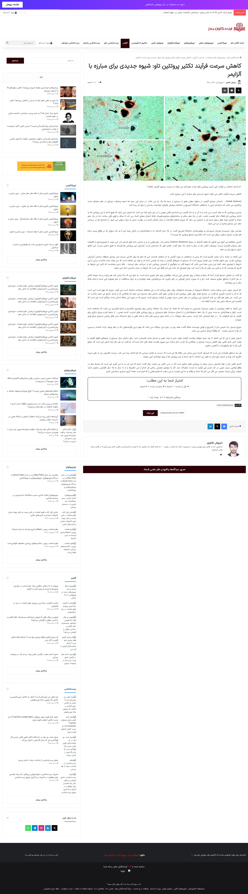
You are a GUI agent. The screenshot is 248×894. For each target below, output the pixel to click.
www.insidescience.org (225, 405)
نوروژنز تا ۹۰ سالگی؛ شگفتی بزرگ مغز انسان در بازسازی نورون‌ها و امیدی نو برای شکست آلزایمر (35, 588)
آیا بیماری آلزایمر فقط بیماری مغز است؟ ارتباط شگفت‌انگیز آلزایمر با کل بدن (34, 639)
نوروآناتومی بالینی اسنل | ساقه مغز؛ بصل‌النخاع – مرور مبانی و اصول (33, 220)
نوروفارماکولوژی (173, 42)
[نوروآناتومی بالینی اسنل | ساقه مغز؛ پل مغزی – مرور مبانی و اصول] (68, 210)
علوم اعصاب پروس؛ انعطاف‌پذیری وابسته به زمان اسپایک (35, 529)
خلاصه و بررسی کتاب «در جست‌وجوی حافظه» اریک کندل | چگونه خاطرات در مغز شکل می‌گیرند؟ (34, 405)
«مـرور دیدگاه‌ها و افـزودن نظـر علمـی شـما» (164, 469)
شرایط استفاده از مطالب (83, 888)
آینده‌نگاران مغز (233, 57)
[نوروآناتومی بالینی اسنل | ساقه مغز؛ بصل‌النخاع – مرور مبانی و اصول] (68, 223)
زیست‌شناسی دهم (111, 42)
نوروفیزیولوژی (189, 42)
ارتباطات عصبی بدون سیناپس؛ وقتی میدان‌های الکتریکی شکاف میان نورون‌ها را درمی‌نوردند (32, 380)
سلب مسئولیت (67, 888)
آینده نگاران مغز (237, 42)
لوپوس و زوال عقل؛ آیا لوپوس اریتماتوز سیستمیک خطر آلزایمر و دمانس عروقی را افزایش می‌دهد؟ (32, 619)
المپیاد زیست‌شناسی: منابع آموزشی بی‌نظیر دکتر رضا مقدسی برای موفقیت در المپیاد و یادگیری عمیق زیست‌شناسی (33, 776)
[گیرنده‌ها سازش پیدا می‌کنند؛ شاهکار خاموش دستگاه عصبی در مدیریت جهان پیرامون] (68, 420)
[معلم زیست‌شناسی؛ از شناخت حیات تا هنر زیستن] (68, 765)
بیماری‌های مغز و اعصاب (216, 57)
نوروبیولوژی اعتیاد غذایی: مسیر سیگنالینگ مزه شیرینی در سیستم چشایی (35, 497)
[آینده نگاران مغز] (226, 27)
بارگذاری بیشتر (41, 259)
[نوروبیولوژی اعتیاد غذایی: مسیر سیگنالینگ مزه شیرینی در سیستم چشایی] (68, 501)
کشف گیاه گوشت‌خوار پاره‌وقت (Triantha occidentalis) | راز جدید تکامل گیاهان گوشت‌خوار (33, 719)
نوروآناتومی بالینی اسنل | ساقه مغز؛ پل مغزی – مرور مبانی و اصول (34, 208)
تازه (41, 77)
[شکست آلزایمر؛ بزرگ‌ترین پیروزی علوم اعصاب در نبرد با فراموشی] (68, 608)
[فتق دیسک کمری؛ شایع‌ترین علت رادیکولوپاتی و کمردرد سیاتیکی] (68, 248)
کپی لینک (150, 413)
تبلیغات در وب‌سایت (141, 888)
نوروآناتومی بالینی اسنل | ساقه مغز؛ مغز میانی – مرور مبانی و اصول (33, 195)
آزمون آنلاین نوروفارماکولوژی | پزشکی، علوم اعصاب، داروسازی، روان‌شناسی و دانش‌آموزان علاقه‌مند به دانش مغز (33, 287)
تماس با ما (109, 888)
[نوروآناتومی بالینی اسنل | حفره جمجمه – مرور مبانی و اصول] (68, 235)
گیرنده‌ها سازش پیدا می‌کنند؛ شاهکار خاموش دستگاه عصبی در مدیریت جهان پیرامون (33, 418)
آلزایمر (125, 42)
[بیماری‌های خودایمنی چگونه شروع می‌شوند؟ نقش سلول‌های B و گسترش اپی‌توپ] (68, 91)
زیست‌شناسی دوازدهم (70, 42)
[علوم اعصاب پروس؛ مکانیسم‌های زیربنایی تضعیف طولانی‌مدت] (68, 548)
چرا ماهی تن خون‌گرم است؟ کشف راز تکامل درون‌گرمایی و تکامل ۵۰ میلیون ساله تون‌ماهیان (34, 698)
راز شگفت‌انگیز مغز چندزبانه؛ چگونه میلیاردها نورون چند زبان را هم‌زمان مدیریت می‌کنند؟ (32, 431)
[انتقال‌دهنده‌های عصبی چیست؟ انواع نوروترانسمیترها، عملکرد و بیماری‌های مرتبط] (68, 395)
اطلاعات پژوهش (12, 4)
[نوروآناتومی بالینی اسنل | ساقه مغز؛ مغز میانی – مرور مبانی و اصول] (68, 197)
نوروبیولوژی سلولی (206, 42)
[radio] (174, 392)
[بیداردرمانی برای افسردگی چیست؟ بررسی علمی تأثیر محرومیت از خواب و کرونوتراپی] (68, 130)
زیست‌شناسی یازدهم (91, 42)
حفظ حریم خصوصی (51, 888)
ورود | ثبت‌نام (155, 888)
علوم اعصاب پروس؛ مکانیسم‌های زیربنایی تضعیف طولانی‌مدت (32, 543)
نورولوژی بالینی (157, 42)
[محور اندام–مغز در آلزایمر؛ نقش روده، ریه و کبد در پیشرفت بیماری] (68, 659)
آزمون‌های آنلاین (180, 888)
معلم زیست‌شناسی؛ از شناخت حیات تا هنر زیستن (38, 760)
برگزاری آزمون (167, 888)
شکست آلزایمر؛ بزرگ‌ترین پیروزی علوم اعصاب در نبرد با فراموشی (35, 605)
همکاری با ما (99, 888)
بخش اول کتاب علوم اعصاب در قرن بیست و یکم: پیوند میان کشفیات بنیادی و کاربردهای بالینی (33, 514)
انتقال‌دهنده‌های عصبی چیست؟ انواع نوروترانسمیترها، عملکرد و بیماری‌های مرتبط (32, 393)
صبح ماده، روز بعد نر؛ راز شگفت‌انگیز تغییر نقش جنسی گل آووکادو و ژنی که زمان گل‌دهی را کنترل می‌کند (34, 739)
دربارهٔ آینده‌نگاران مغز (123, 888)
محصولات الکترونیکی (196, 888)
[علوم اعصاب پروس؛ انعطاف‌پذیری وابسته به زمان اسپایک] (68, 534)
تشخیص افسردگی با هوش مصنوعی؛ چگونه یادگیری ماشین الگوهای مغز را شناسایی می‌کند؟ (34, 140)
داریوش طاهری (231, 82)
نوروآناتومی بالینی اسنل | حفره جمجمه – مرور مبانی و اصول (34, 231)
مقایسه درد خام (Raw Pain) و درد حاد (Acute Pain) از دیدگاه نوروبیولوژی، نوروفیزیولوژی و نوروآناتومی (34, 477)
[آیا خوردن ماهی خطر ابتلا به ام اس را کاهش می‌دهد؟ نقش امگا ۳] (68, 104)
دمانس (202, 57)
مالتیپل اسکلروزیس (139, 42)
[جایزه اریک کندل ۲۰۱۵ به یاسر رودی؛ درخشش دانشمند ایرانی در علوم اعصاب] (68, 117)
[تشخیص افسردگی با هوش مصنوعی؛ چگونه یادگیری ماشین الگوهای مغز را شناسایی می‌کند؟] (68, 143)
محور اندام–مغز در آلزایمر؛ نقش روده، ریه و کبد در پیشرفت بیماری (34, 656)
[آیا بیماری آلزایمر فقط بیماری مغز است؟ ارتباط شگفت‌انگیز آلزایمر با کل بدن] (68, 643)
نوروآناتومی (222, 42)
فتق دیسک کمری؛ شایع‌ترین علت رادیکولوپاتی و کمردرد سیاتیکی (35, 246)
